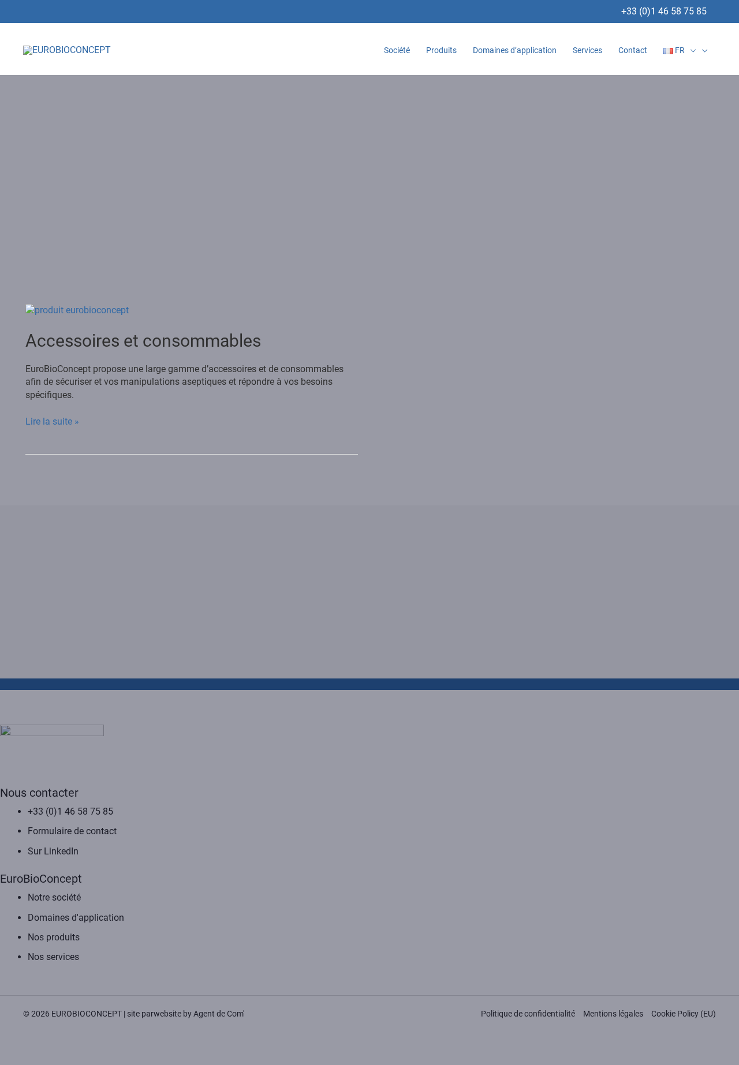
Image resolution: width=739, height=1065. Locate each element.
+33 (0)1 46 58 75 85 (664, 11)
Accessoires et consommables (143, 341)
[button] (690, 50)
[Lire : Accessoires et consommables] (77, 309)
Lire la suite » (52, 421)
